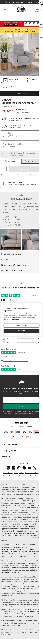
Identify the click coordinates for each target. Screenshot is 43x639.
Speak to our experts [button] (34, 175)
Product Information (12, 254)
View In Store (32, 161)
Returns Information (12, 270)
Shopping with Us (10, 451)
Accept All (21, 331)
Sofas (8, 87)
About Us (6, 457)
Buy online (11, 161)
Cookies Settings (21, 325)
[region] (21, 319)
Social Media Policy (32, 473)
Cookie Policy (8, 473)
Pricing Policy (8, 476)
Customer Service (9, 444)
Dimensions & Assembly (13, 265)
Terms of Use (34, 476)
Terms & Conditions (21, 476)
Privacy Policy (19, 473)
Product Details (9, 259)
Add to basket (25, 169)
